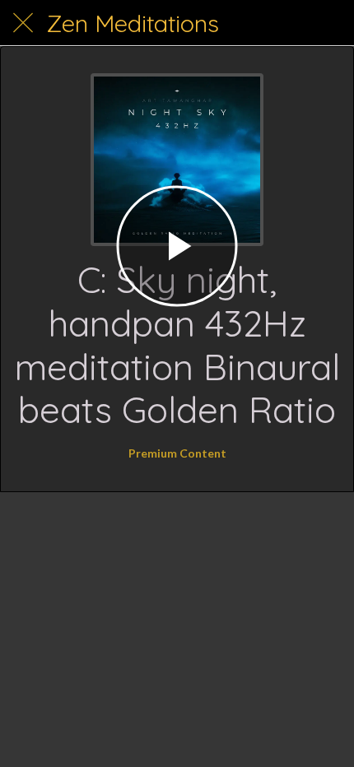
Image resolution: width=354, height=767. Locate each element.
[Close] (23, 23)
